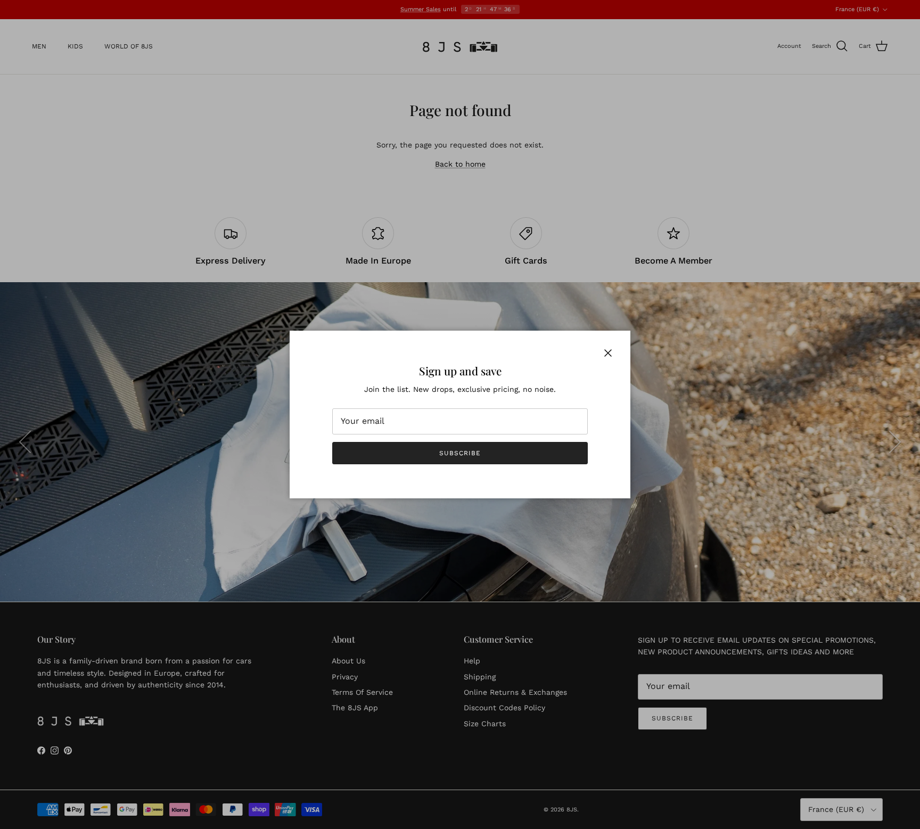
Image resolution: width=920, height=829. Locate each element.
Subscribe (460, 453)
